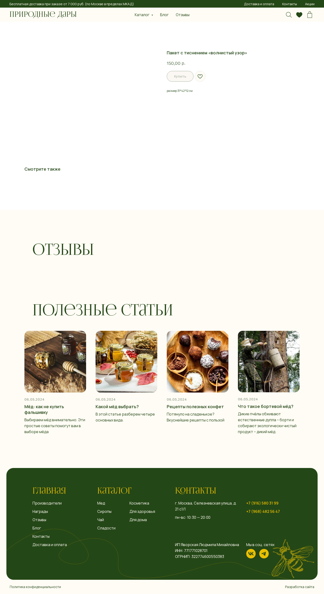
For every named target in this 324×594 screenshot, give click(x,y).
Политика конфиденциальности (35, 587)
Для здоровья (142, 511)
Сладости (106, 528)
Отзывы (183, 14)
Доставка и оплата (259, 4)
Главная (49, 491)
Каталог (114, 491)
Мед (101, 503)
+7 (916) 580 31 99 (262, 503)
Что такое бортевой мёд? (265, 406)
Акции (310, 4)
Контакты (289, 4)
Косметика (139, 503)
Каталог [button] (142, 14)
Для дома (138, 519)
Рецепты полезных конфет (195, 406)
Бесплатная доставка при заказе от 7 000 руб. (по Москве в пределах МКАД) (71, 4)
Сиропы (104, 511)
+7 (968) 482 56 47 (263, 511)
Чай (100, 519)
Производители (47, 503)
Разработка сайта (299, 587)
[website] (288, 14)
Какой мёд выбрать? (117, 406)
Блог (164, 14)
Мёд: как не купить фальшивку (44, 409)
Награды (40, 511)
